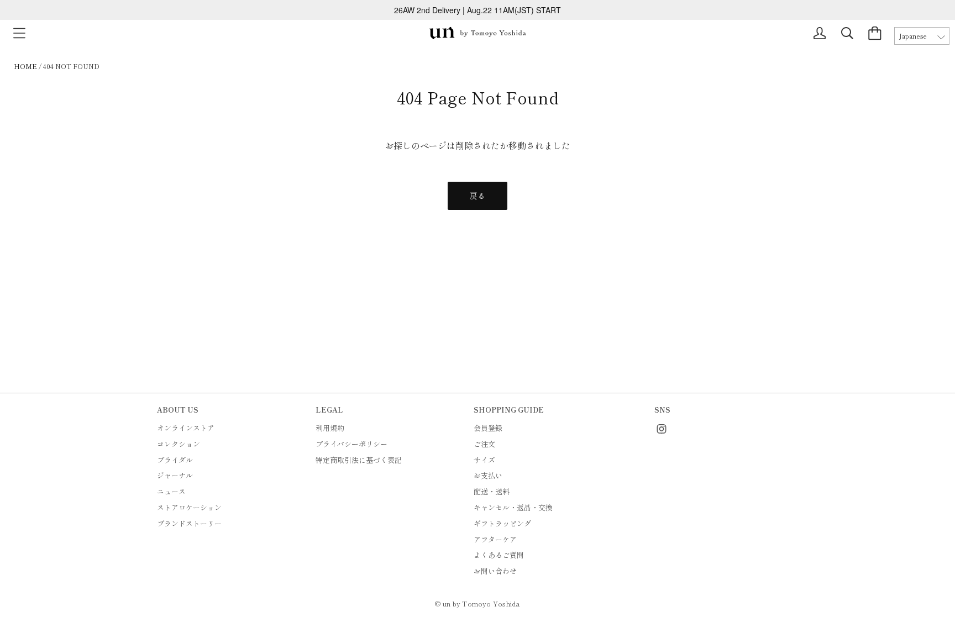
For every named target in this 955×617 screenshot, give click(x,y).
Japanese (913, 35)
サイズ (484, 460)
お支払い (488, 475)
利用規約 (330, 428)
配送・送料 (492, 491)
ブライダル (175, 460)
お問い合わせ (495, 571)
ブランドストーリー (189, 523)
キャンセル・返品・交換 (513, 507)
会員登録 (488, 428)
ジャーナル (175, 475)
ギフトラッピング (502, 523)
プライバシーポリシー (351, 444)
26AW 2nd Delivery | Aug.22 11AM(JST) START (477, 9)
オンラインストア (185, 428)
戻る (477, 195)
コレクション (178, 444)
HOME (25, 66)
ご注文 (484, 444)
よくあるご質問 (499, 555)
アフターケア (495, 539)
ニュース (171, 491)
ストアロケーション (189, 507)
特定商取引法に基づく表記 (359, 460)
